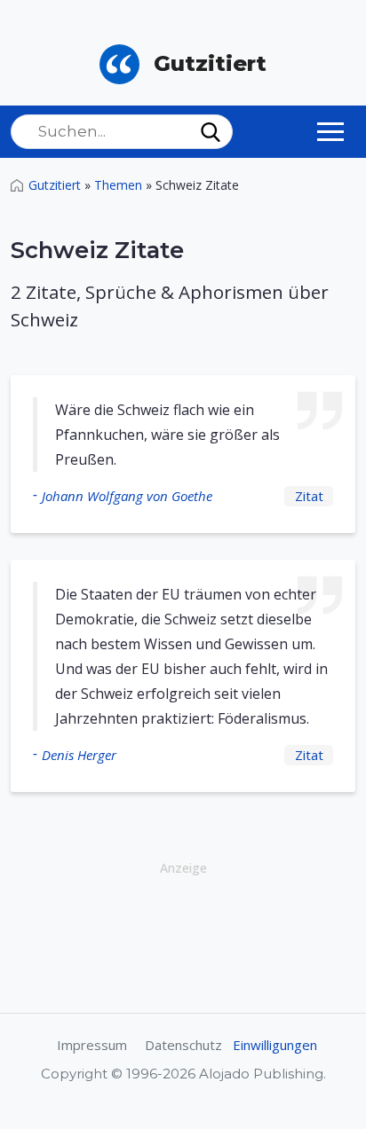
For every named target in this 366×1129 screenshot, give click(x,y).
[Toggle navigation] (330, 131)
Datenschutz (183, 1045)
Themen (118, 184)
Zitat (309, 496)
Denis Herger (79, 755)
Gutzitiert (54, 184)
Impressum (92, 1045)
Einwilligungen (275, 1045)
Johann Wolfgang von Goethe (127, 496)
